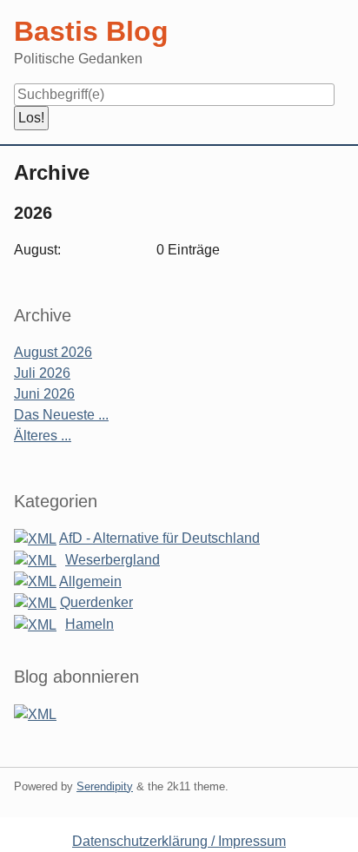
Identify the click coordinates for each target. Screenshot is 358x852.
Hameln (89, 624)
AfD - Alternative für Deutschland (159, 538)
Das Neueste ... (61, 414)
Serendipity (104, 786)
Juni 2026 (44, 393)
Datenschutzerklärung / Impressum (179, 841)
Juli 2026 (42, 373)
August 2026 (53, 352)
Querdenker (96, 602)
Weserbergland (112, 559)
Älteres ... (42, 435)
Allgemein (90, 581)
